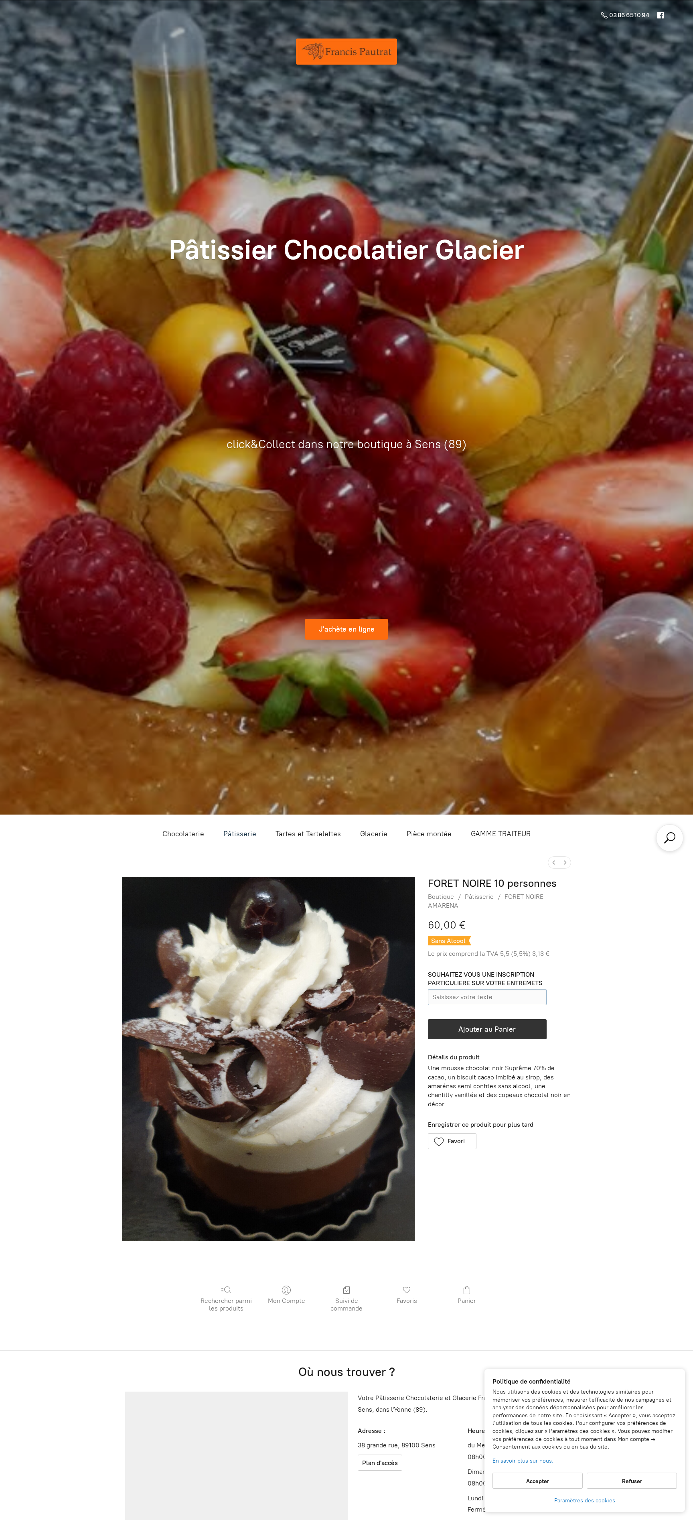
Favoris (407, 1301)
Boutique (441, 896)
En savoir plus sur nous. (522, 1460)
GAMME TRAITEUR (501, 833)
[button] (452, 1141)
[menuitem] (553, 862)
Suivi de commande (346, 1304)
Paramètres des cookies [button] (584, 1500)
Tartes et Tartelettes (308, 833)
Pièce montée (429, 833)
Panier (467, 1301)
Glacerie (373, 833)
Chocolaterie (183, 833)
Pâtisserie (239, 833)
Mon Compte (286, 1301)
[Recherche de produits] (670, 838)
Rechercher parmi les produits (226, 1304)
